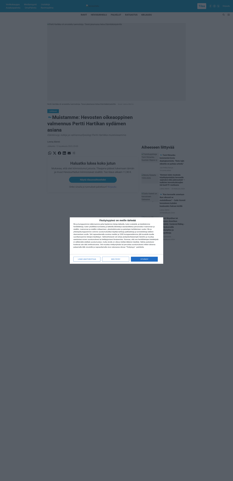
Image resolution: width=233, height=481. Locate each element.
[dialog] (116, 240)
